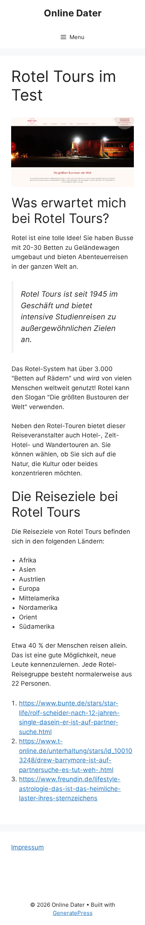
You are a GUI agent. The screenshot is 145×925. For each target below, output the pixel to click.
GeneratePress (73, 912)
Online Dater (73, 13)
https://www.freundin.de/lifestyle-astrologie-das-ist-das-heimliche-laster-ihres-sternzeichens (70, 788)
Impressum (27, 847)
